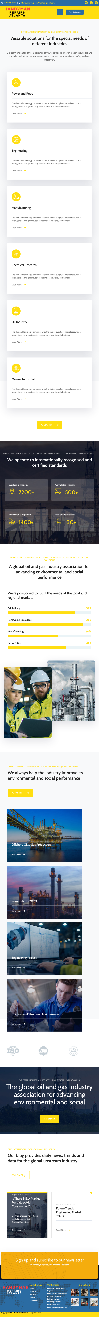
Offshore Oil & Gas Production (31, 844)
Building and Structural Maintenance (35, 1014)
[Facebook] (86, 2)
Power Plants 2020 (24, 901)
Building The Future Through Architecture (70, 1214)
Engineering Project (24, 958)
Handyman (17, 9)
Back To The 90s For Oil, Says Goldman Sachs (27, 1207)
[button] (60, 12)
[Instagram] (96, 2)
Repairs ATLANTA (17, 14)
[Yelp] (91, 2)
